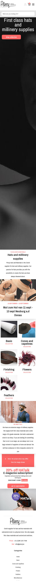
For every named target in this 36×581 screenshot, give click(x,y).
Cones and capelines (18, 564)
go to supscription (18, 486)
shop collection (11, 37)
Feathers (18, 574)
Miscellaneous (18, 578)
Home (18, 557)
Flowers (18, 571)
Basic (18, 560)
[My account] (24, 5)
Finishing (18, 567)
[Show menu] (32, 5)
